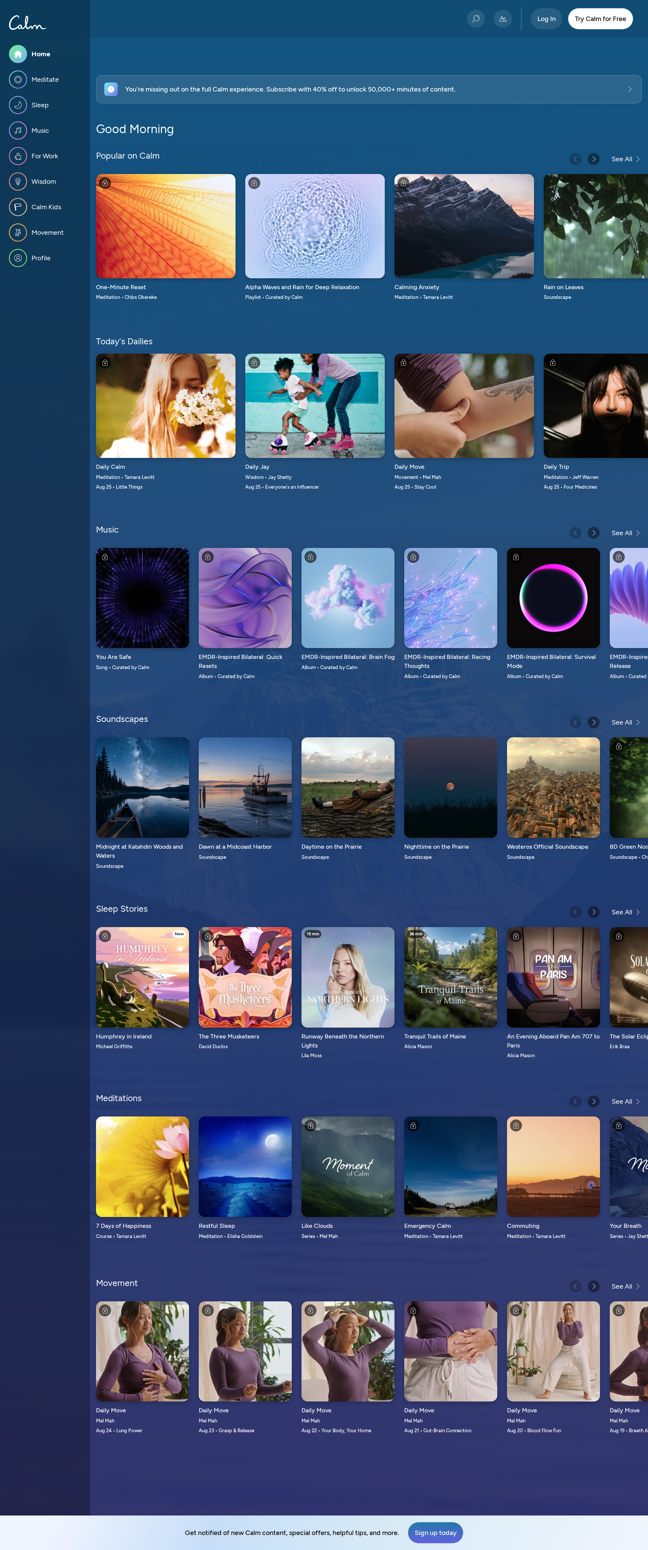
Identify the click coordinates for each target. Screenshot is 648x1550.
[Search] (476, 19)
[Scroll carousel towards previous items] (576, 159)
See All (622, 159)
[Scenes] (503, 19)
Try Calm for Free (600, 19)
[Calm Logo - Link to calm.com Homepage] (27, 22)
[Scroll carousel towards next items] (594, 159)
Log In (546, 19)
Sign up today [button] (436, 1533)
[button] (369, 89)
